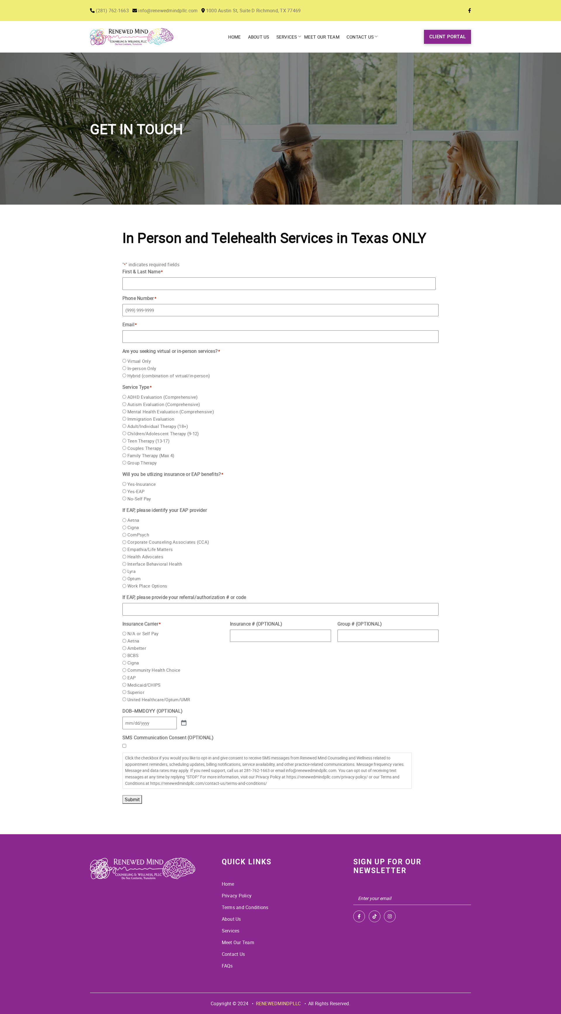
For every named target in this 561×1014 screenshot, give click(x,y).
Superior (135, 692)
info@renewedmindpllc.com (167, 10)
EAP (131, 677)
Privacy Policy (237, 895)
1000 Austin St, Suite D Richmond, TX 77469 (253, 10)
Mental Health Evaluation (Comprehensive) (170, 411)
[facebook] (359, 916)
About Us (258, 37)
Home (234, 37)
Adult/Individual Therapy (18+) (157, 426)
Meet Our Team (322, 37)
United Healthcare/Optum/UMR (158, 699)
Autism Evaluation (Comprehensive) (163, 404)
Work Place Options (147, 586)
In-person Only (141, 368)
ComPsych (138, 535)
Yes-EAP (136, 491)
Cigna (133, 527)
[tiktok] (374, 916)
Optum (134, 578)
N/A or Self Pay (143, 633)
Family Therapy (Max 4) (150, 455)
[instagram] (390, 916)
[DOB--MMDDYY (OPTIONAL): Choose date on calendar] (183, 723)
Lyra (131, 571)
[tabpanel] (280, 129)
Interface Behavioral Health (154, 564)
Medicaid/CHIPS (144, 685)
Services (286, 37)
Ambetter (136, 648)
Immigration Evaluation (150, 419)
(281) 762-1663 (112, 10)
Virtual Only (139, 361)
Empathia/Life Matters (150, 549)
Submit (132, 799)
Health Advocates (145, 556)
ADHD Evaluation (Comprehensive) (162, 397)
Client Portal (447, 36)
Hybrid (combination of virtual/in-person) (168, 376)
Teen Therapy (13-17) (148, 441)
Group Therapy (142, 463)
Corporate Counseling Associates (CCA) (168, 542)
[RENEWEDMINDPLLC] (142, 869)
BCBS (132, 655)
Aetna (133, 520)
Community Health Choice (154, 670)
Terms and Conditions (245, 907)
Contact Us (360, 37)
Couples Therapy (144, 448)
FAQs (227, 966)
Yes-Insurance (141, 484)
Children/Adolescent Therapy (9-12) (163, 433)
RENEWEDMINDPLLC (278, 1003)
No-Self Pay (139, 499)
